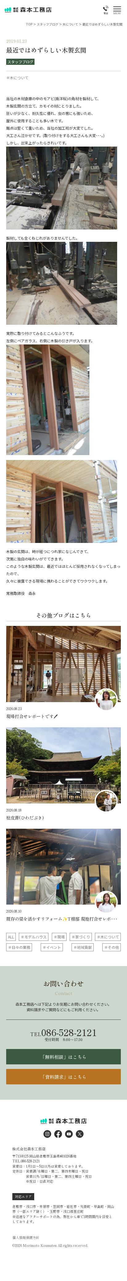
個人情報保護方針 (25, 1237)
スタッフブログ (20, 61)
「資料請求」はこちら (63, 1077)
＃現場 (59, 936)
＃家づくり (81, 936)
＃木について (108, 936)
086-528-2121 (63, 1032)
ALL (11, 936)
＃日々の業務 (19, 947)
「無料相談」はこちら (63, 1057)
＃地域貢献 (82, 947)
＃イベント (52, 947)
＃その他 (111, 947)
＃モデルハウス (34, 936)
